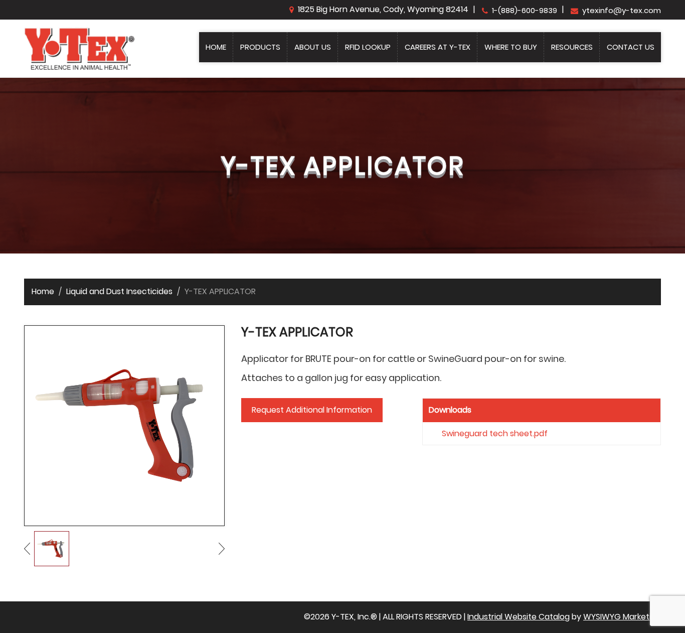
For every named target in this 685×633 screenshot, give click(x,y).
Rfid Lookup (368, 47)
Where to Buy (510, 47)
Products (260, 47)
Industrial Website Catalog (518, 616)
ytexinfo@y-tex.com (621, 10)
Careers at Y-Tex (437, 47)
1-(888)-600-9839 (524, 10)
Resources (572, 47)
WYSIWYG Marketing (622, 616)
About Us (312, 47)
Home (216, 47)
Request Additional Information (312, 410)
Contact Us (630, 47)
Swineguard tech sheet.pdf (495, 433)
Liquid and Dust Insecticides (119, 291)
